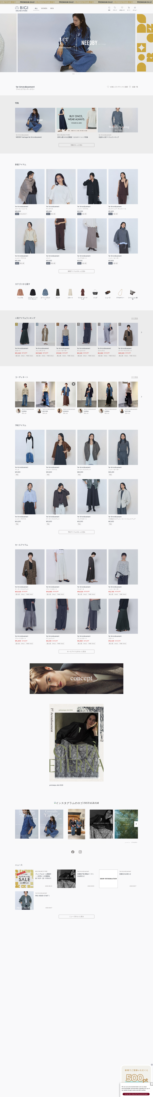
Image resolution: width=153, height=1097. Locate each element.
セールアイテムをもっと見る (76, 651)
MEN (52, 8)
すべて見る (134, 318)
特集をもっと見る (76, 145)
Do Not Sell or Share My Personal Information (136, 1094)
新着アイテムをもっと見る (76, 271)
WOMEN (44, 8)
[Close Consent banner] (151, 1084)
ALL (36, 8)
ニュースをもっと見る (76, 916)
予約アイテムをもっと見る (76, 532)
